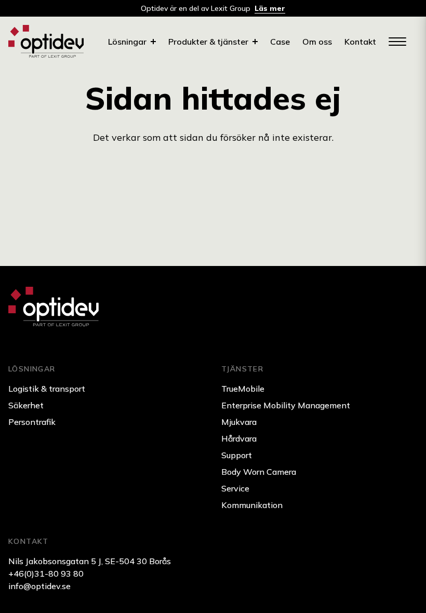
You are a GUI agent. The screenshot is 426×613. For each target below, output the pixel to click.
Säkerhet (26, 405)
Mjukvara (239, 422)
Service (235, 488)
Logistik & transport (46, 388)
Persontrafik (32, 422)
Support (236, 455)
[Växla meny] (397, 41)
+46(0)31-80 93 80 (46, 573)
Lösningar (127, 41)
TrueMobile (242, 388)
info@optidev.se (39, 586)
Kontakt (360, 41)
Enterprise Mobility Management (285, 405)
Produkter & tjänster (208, 41)
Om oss (317, 41)
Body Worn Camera (258, 472)
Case (280, 41)
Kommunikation (252, 505)
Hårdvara (239, 438)
